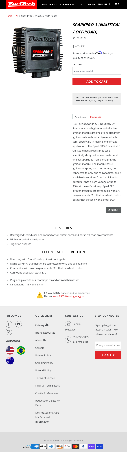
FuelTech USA (57, 440)
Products (49, 4)
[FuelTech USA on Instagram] (9, 332)
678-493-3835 (81, 341)
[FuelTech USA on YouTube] (19, 324)
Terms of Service (45, 378)
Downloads (95, 116)
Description (80, 117)
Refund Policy (43, 370)
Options (77, 64)
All (17, 15)
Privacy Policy (43, 355)
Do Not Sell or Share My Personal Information (47, 417)
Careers (39, 348)
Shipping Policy (44, 363)
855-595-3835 (81, 337)
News (91, 4)
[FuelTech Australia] (10, 364)
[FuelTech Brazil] (21, 353)
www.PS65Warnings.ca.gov (68, 296)
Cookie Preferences (46, 393)
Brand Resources (45, 332)
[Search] (111, 4)
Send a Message (73, 326)
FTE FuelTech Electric (47, 385)
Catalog (40, 325)
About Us (40, 340)
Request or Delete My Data (47, 403)
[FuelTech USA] (21, 4)
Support (66, 4)
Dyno (81, 4)
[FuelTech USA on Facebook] (9, 324)
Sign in (102, 4)
